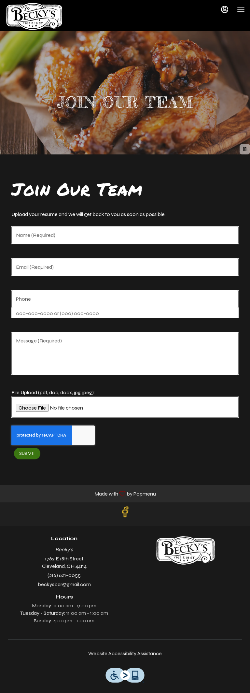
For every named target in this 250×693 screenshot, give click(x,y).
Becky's (186, 550)
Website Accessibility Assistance (125, 653)
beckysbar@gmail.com (64, 584)
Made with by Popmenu (80, 493)
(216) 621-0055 (64, 575)
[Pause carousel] (245, 149)
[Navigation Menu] (241, 9)
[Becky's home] (34, 16)
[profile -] (225, 9)
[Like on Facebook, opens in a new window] (125, 514)
